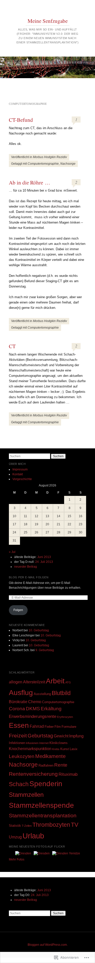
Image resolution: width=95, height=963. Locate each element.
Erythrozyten (65, 716)
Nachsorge (67, 163)
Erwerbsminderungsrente (32, 716)
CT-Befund (21, 119)
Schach (19, 784)
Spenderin (45, 784)
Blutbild (61, 693)
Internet (44, 743)
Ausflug (21, 692)
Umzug (15, 837)
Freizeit (18, 736)
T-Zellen (27, 825)
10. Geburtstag (39, 630)
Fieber (49, 727)
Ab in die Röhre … (29, 182)
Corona (17, 708)
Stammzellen (26, 794)
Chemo (34, 702)
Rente (60, 765)
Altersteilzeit (34, 682)
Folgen (18, 610)
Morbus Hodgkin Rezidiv (50, 157)
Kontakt (17, 474)
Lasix (74, 749)
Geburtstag (40, 735)
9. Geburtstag (44, 650)
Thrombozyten (51, 824)
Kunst (64, 749)
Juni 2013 (44, 557)
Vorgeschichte (22, 479)
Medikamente (50, 756)
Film (57, 727)
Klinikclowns (58, 743)
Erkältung (51, 708)
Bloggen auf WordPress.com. (48, 945)
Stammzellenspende (41, 805)
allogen (15, 682)
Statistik (15, 825)
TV (74, 824)
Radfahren (46, 765)
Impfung (76, 736)
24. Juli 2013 (44, 562)
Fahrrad (37, 726)
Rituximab (68, 774)
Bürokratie (18, 702)
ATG (68, 682)
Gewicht (61, 736)
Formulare (69, 727)
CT (12, 346)
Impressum (20, 469)
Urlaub (33, 836)
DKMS (33, 708)
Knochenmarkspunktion (30, 749)
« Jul (12, 552)
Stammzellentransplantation (43, 816)
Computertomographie (43, 163)
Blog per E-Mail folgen (28, 577)
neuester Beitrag (25, 566)
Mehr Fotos (16, 859)
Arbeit (55, 681)
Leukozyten (21, 756)
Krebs (56, 749)
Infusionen (32, 743)
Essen (19, 725)
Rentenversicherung (33, 774)
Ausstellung (42, 694)
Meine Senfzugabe (48, 20)
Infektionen (17, 743)
